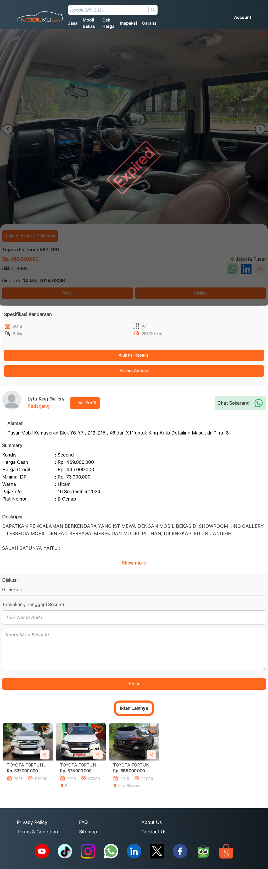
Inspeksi (128, 23)
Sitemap (88, 831)
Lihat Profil (85, 402)
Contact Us (153, 831)
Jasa (72, 23)
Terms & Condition (37, 831)
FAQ (83, 822)
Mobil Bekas (89, 23)
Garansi (150, 23)
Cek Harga (108, 23)
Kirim (134, 683)
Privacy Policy (32, 822)
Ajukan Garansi (134, 370)
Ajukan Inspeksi (134, 355)
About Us (151, 822)
